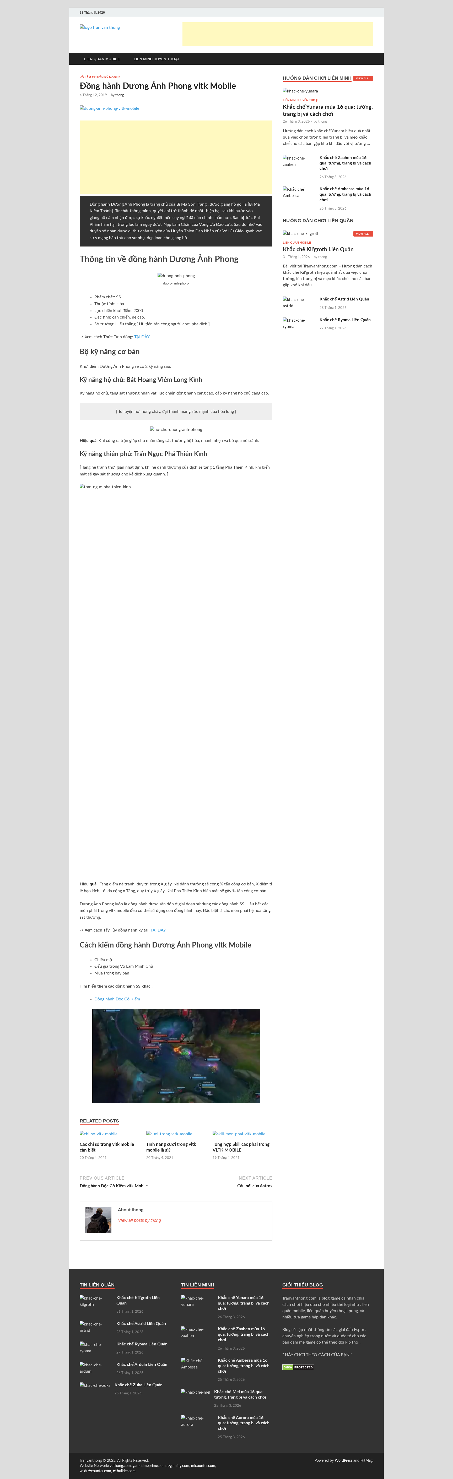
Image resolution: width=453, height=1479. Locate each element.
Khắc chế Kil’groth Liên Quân (318, 249)
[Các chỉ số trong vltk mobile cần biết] (98, 1136)
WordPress (343, 1460)
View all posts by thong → (142, 1220)
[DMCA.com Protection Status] (298, 1369)
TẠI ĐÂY (142, 337)
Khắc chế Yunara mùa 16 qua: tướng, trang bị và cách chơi (243, 1303)
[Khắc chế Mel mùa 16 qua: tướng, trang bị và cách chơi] (195, 1392)
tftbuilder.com (124, 1471)
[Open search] (371, 59)
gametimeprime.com (149, 1466)
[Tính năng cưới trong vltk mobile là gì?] (169, 1136)
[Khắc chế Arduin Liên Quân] (96, 1365)
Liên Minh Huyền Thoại (156, 59)
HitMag (366, 1460)
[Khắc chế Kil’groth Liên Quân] (301, 236)
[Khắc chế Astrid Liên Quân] (299, 300)
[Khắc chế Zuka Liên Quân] (95, 1385)
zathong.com (120, 1466)
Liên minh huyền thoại (300, 100)
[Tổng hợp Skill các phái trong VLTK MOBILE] (239, 1136)
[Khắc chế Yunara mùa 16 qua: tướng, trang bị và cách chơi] (300, 93)
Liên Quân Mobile (102, 59)
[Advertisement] (277, 34)
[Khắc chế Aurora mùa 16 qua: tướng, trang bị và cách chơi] (197, 1418)
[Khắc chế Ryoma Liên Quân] (299, 320)
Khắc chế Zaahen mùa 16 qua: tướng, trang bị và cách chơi (345, 163)
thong (119, 95)
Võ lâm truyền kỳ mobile (100, 77)
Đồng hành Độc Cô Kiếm (117, 999)
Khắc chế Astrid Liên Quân (344, 299)
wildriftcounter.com (95, 1471)
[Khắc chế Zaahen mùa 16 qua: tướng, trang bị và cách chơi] (299, 158)
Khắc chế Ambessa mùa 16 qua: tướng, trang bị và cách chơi (345, 194)
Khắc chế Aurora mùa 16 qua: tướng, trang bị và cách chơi (243, 1423)
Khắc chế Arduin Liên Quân (141, 1364)
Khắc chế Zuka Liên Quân (139, 1385)
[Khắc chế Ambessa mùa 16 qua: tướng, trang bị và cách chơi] (299, 189)
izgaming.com (178, 1466)
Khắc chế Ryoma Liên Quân (345, 320)
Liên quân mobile (297, 242)
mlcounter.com (203, 1466)
